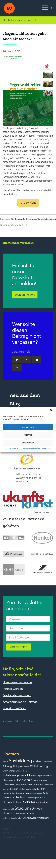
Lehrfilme (38, 784)
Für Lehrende (18, 219)
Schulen (17, 802)
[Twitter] (17, 359)
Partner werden (13, 688)
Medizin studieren (26, 789)
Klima (23, 785)
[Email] (36, 359)
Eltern (5, 771)
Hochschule (24, 780)
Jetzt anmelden (19, 647)
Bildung (7, 766)
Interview (8, 784)
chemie (25, 767)
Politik (42, 798)
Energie (12, 771)
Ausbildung (20, 760)
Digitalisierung (39, 766)
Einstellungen (28, 442)
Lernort (6, 789)
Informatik (37, 780)
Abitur (5, 762)
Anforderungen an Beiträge (20, 701)
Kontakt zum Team (14, 708)
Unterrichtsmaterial (25, 814)
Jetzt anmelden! (25, 294)
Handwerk (9, 780)
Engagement (21, 771)
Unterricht (9, 813)
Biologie (17, 766)
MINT (37, 789)
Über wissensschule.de (17, 682)
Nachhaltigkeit (33, 798)
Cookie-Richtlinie (12, 449)
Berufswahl (47, 762)
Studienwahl (8, 809)
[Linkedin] (17, 367)
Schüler (29, 802)
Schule (7, 802)
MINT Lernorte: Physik (33, 793)
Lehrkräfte (48, 785)
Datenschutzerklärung (30, 449)
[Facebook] (26, 359)
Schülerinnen (43, 802)
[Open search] (51, 8)
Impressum (46, 449)
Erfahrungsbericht (16, 775)
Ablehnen (28, 435)
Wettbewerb (30, 818)
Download (29, 202)
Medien (14, 789)
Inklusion (46, 780)
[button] (51, 410)
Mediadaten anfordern (17, 695)
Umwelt (37, 808)
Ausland (37, 761)
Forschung (36, 775)
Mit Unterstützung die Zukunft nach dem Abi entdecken (28, 478)
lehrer (29, 784)
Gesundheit (46, 776)
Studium (23, 808)
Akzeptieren (28, 427)
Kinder (17, 785)
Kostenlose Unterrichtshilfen (41, 219)
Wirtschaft (43, 818)
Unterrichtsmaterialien (12, 818)
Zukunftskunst (42, 512)
